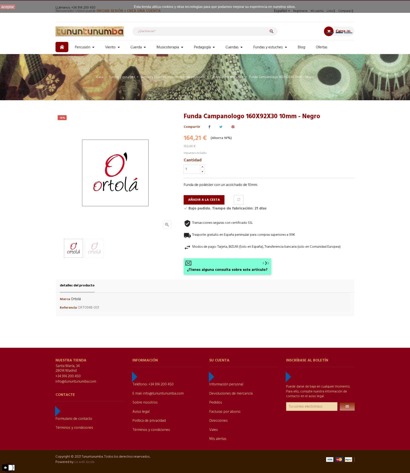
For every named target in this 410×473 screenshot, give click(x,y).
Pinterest (232, 127)
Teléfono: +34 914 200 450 (153, 384)
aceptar (7, 7)
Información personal (226, 384)
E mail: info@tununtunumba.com (158, 393)
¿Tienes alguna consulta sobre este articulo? (227, 270)
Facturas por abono (224, 412)
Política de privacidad (149, 421)
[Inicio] (62, 47)
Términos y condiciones (74, 428)
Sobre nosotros (145, 402)
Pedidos (215, 402)
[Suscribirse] (347, 406)
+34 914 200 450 (68, 376)
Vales (213, 430)
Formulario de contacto (74, 419)
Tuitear (221, 127)
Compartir (209, 127)
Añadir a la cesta (204, 200)
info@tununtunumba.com (76, 382)
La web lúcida (84, 462)
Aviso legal (140, 412)
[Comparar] (238, 200)
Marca (65, 299)
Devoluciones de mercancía (231, 393)
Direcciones (218, 421)
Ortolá (76, 299)
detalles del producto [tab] (77, 285)
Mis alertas (217, 439)
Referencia (68, 307)
